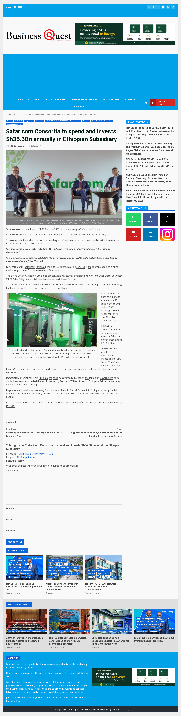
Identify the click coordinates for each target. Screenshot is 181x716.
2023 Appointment (26, 457)
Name (10, 508)
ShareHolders (26, 574)
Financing (40, 121)
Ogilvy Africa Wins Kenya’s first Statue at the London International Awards (96, 433)
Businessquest (100, 709)
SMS (45, 353)
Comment (12, 470)
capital (51, 275)
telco (55, 377)
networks (115, 240)
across (87, 284)
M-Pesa (14, 381)
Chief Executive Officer (29, 234)
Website (10, 530)
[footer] (125, 34)
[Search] (146, 103)
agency (112, 358)
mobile (71, 284)
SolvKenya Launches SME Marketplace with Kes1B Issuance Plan (34, 433)
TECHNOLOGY (130, 99)
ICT (106, 574)
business (47, 393)
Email (10, 519)
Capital (14, 288)
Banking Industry (15, 564)
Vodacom (110, 365)
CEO (44, 234)
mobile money (34, 393)
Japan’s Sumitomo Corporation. (22, 369)
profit (80, 402)
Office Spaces (62, 571)
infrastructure (68, 240)
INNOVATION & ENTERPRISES (84, 99)
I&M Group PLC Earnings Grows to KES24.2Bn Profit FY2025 (150, 134)
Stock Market (96, 121)
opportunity (20, 270)
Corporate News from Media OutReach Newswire (28, 631)
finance (104, 358)
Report (75, 574)
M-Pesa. (10, 405)
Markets (86, 121)
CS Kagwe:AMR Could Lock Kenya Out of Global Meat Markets (150, 150)
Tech (114, 577)
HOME (20, 99)
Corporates (29, 121)
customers (19, 356)
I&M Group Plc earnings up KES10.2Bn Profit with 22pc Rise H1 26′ (24, 587)
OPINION (78, 106)
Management (72, 567)
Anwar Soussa (68, 279)
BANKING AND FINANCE (18, 561)
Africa (82, 393)
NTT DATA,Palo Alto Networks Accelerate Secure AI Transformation (103, 567)
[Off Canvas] (7, 103)
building (92, 369)
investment (79, 369)
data (92, 350)
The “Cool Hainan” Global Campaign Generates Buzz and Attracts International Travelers (69, 621)
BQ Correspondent (18, 146)
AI (89, 571)
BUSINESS (32, 99)
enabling (105, 310)
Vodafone (113, 362)
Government (106, 377)
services (80, 266)
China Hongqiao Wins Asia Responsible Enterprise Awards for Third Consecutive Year (112, 621)
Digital (100, 574)
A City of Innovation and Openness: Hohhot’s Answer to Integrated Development (26, 621)
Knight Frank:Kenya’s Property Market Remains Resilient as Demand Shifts (62, 587)
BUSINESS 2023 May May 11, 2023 (35, 453)
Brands (10, 121)
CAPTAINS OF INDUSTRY (55, 99)
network (15, 284)
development (107, 355)
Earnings (12, 567)
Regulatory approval (17, 390)
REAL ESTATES (64, 574)
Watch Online (162, 103)
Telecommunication (15, 124)
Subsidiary (108, 121)
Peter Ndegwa (55, 234)
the (70, 234)
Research (52, 577)
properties (53, 574)
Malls (63, 567)
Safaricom (11, 229)
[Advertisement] (90, 75)
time (25, 240)
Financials (22, 567)
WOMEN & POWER (111, 99)
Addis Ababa (61, 275)
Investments (75, 121)
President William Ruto (72, 381)
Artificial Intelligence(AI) (101, 571)
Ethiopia (95, 229)
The (8, 275)
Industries (62, 561)
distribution (103, 240)
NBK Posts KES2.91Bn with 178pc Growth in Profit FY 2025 (150, 166)
